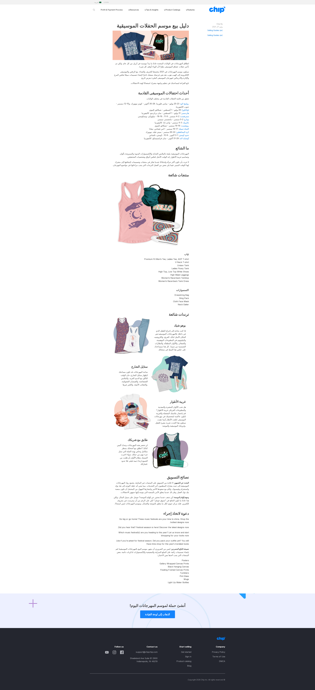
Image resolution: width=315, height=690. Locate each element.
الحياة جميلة (184, 129)
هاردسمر (185, 113)
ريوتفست (185, 125)
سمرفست (184, 116)
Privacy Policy (218, 652)
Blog (189, 666)
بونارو (186, 119)
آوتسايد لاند (184, 138)
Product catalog (183, 661)
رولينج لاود (184, 103)
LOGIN (106, 2)
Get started (186, 652)
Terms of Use (218, 656)
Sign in (188, 656)
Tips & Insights (152, 10)
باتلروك (186, 122)
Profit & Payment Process (112, 10)
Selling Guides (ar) (215, 30)
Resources (134, 10)
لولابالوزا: (185, 110)
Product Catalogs (172, 10)
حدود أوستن (184, 135)
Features (191, 10)
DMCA (222, 661)
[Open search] (94, 10)
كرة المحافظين (182, 132)
